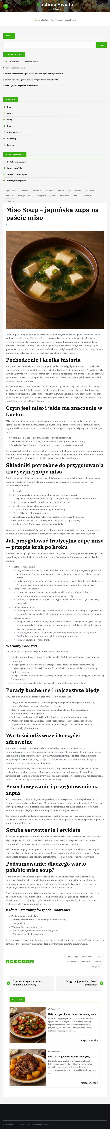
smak (77, 195)
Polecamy (11, 138)
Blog (9, 107)
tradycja (88, 195)
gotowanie (11, 190)
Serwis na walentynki (17, 174)
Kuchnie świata (14, 132)
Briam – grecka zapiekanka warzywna (20, 85)
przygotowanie (25, 195)
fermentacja (72, 956)
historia (25, 190)
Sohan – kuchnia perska (14, 68)
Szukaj (9, 35)
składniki (65, 195)
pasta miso (73, 961)
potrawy (90, 190)
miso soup (87, 956)
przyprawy (42, 195)
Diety (9, 120)
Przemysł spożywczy (16, 180)
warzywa (10, 200)
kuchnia (37, 190)
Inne (9, 126)
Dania (10, 113)
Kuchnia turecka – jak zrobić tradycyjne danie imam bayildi (31, 80)
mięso (61, 190)
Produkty (11, 145)
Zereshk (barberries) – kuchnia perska (21, 62)
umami (99, 961)
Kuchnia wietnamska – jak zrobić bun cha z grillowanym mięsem (33, 74)
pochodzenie (75, 190)
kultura (50, 190)
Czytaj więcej (88, 1040)
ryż (53, 195)
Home (36, 20)
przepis (10, 195)
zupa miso (97, 966)
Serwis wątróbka (14, 168)
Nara (100, 956)
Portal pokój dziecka (16, 162)
